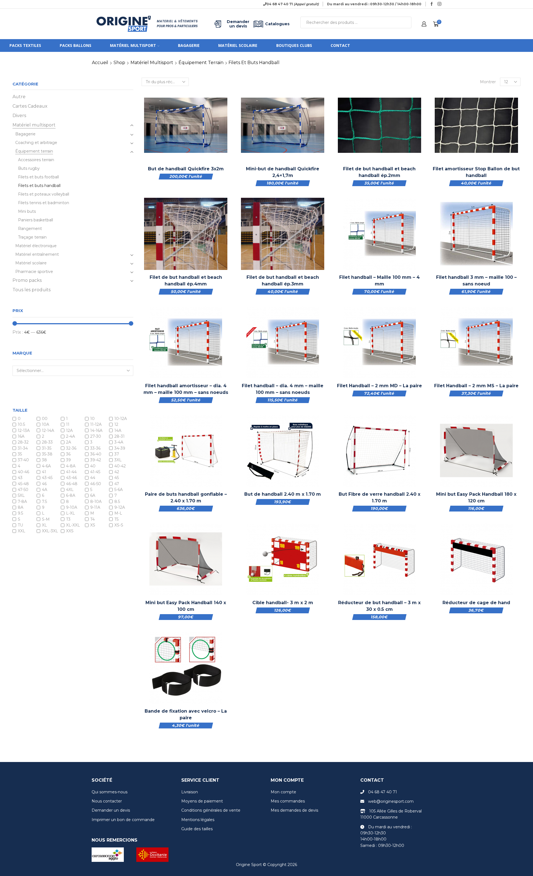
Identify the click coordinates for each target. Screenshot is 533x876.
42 (116, 471)
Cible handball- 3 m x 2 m (282, 602)
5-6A (118, 489)
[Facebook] (432, 4)
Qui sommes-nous (109, 791)
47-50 (23, 489)
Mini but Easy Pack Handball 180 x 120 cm (476, 497)
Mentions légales (197, 819)
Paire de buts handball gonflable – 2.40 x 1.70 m (186, 497)
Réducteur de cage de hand (476, 602)
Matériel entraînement (37, 254)
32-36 (71, 448)
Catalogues (277, 23)
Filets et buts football (38, 176)
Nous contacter (107, 801)
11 (67, 424)
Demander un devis (238, 24)
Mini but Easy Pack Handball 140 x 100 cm (185, 606)
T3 (68, 519)
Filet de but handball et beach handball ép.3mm (283, 281)
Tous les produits (31, 289)
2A (68, 442)
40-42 (120, 466)
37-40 (23, 460)
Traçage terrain (32, 237)
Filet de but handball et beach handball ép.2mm (379, 172)
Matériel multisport (133, 45)
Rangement (30, 228)
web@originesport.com (391, 801)
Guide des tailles (197, 828)
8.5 (117, 501)
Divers (19, 115)
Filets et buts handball (39, 185)
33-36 (95, 448)
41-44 (71, 471)
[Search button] (405, 22)
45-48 (23, 483)
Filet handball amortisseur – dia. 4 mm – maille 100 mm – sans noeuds (186, 389)
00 (44, 418)
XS (92, 525)
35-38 (47, 454)
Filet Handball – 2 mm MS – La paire (476, 385)
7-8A (22, 501)
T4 (92, 519)
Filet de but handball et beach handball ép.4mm (186, 281)
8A (20, 507)
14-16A (96, 430)
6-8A (70, 495)
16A (21, 436)
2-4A (70, 436)
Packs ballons (75, 45)
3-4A (118, 442)
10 (92, 418)
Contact (340, 45)
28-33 (47, 442)
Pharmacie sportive (34, 271)
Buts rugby (29, 168)
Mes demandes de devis (294, 810)
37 (116, 454)
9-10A (71, 507)
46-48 (71, 483)
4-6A (46, 466)
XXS (70, 531)
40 (92, 466)
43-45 (47, 477)
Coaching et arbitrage (36, 142)
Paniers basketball (35, 219)
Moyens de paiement (202, 801)
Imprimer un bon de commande (123, 819)
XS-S (118, 525)
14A (117, 430)
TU (20, 525)
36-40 (95, 454)
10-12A (120, 418)
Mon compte (283, 791)
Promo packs (27, 280)
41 (44, 471)
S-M (46, 519)
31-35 (46, 448)
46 (44, 483)
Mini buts (27, 211)
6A (92, 495)
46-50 (95, 483)
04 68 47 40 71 (382, 791)
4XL (70, 489)
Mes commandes (288, 801)
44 (92, 477)
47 (116, 483)
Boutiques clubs (294, 45)
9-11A (95, 507)
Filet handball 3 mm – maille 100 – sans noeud (476, 281)
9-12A (119, 507)
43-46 (71, 477)
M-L (118, 513)
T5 (116, 519)
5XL (21, 495)
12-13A (24, 430)
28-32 (23, 442)
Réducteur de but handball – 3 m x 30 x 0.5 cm (379, 606)
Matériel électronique (36, 245)
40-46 (23, 471)
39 (68, 460)
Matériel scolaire (237, 45)
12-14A (48, 430)
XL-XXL (73, 525)
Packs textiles (25, 45)
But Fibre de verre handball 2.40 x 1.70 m (379, 497)
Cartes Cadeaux (29, 106)
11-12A (96, 424)
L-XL (70, 513)
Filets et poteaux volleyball (43, 194)
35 (20, 454)
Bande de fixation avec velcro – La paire (186, 714)
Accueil (100, 62)
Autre (19, 96)
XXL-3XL (50, 531)
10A (45, 424)
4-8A (71, 466)
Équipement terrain (200, 62)
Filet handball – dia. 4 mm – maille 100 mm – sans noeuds (282, 389)
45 (116, 477)
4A (44, 489)
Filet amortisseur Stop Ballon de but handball (476, 172)
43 (20, 477)
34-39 (119, 448)
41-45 (95, 471)
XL (44, 525)
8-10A (96, 501)
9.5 (20, 513)
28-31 (119, 436)
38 (44, 460)
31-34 (23, 448)
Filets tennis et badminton (43, 202)
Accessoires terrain (36, 159)
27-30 (95, 436)
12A (69, 430)
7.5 (44, 501)
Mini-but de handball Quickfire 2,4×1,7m (282, 172)
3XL (118, 460)
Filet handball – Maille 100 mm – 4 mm (379, 281)
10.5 (21, 424)
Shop (119, 62)
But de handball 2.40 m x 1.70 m (282, 494)
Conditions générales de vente (210, 810)
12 (116, 424)
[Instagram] (439, 4)
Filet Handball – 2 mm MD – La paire (379, 385)
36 (68, 454)
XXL (21, 531)
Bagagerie (189, 45)
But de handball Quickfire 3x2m (186, 168)
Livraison (189, 791)
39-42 (95, 460)
